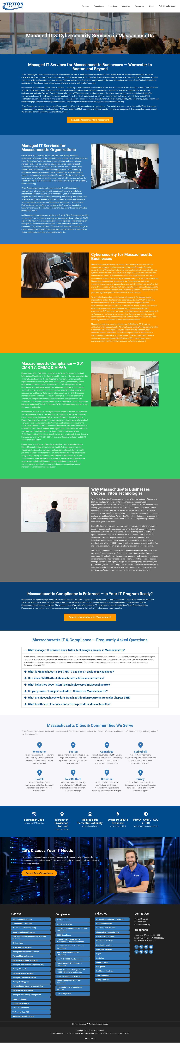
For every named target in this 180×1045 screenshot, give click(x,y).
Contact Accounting (142, 925)
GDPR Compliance (64, 935)
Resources (139, 6)
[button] (90, 650)
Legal (98, 954)
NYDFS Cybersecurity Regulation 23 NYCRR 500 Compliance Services (71, 971)
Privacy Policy (90, 1039)
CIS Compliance (63, 920)
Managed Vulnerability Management (26, 995)
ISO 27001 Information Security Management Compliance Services (70, 940)
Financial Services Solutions (107, 932)
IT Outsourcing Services (21, 947)
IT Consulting (17, 943)
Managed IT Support (20, 982)
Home (74, 1024)
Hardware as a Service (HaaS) (24, 928)
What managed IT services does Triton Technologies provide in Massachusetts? (77, 650)
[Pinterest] (141, 952)
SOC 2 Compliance (64, 994)
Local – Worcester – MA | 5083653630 (149, 938)
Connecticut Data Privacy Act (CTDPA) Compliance (72, 930)
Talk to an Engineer (167, 6)
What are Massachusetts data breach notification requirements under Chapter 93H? (79, 697)
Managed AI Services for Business (25, 952)
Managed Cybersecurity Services (25, 960)
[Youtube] (146, 947)
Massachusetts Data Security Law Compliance (70, 947)
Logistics (100, 958)
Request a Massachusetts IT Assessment (90, 119)
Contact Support (141, 919)
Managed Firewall (19, 969)
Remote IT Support (19, 999)
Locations (112, 6)
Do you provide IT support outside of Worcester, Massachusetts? (68, 691)
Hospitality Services (104, 945)
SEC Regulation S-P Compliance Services (69, 988)
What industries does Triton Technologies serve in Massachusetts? (69, 684)
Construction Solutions (105, 928)
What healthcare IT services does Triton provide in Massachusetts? (69, 704)
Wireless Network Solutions (23, 1016)
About (151, 6)
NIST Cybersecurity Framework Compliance (69, 964)
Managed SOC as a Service (22, 990)
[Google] (146, 952)
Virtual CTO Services (20, 1008)
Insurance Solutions (104, 949)
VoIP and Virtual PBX (20, 1012)
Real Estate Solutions (104, 971)
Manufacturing (102, 962)
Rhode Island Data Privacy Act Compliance (69, 982)
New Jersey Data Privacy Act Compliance (68, 954)
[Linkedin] (151, 947)
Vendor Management (20, 1003)
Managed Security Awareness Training (27, 986)
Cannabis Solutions (104, 923)
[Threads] (151, 952)
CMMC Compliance (64, 924)
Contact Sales (140, 922)
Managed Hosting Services (22, 973)
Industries (126, 6)
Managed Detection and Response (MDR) (28, 964)
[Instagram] (136, 952)
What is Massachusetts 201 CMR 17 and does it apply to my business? (71, 671)
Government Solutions (105, 936)
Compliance (99, 6)
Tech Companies (102, 975)
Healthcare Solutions (104, 941)
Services (85, 6)
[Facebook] (136, 947)
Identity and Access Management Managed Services (29, 938)
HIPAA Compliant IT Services (23, 932)
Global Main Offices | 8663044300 (147, 935)
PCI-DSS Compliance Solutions (69, 976)
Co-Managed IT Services (22, 923)
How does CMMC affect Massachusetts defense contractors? (66, 678)
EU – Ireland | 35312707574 (145, 941)
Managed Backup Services (22, 956)
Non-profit (100, 967)
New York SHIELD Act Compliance (70, 959)
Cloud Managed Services (22, 919)
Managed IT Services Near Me (24, 977)
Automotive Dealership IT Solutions (110, 919)
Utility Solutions (102, 980)
